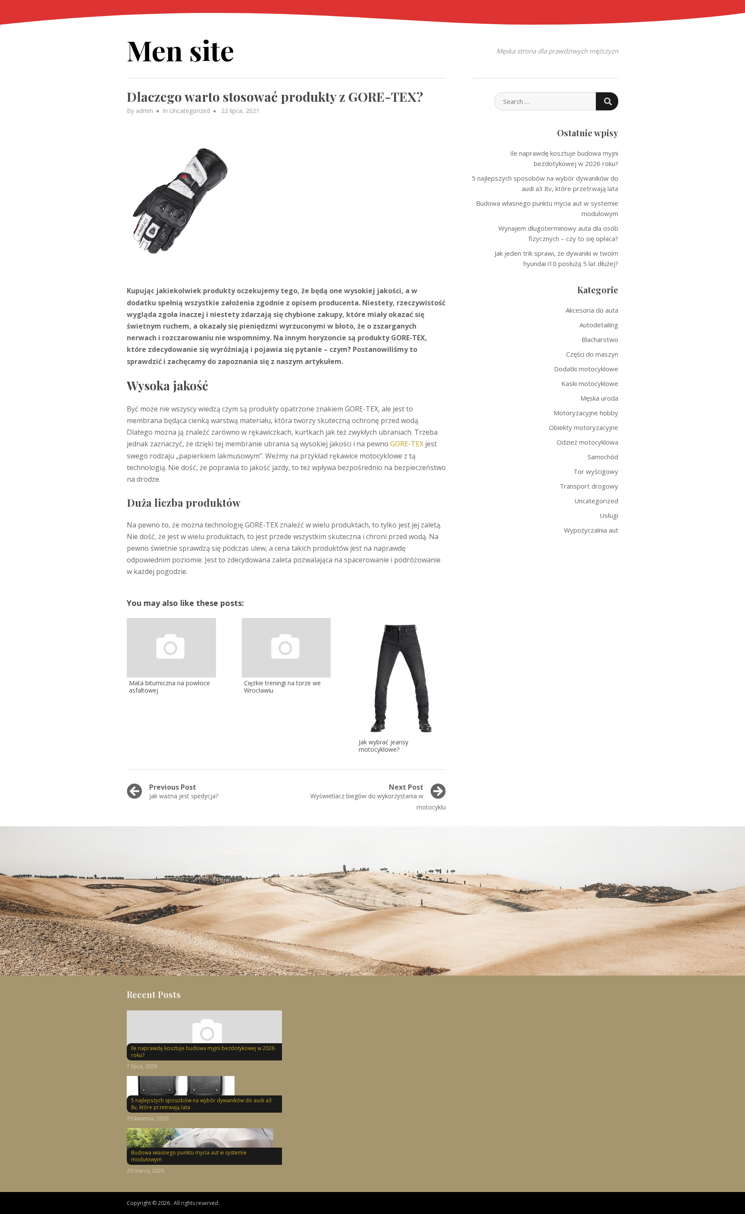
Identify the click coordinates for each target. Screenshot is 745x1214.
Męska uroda (599, 398)
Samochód (603, 456)
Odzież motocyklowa (587, 442)
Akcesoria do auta (592, 310)
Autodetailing (598, 324)
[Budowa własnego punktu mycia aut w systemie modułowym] (204, 1144)
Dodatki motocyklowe (586, 368)
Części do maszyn (592, 354)
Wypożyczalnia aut (591, 530)
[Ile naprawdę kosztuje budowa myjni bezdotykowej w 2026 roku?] (204, 1033)
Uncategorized (189, 111)
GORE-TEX (406, 444)
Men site (180, 49)
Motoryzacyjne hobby (586, 412)
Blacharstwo (600, 339)
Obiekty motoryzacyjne (583, 427)
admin (144, 111)
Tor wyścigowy (595, 471)
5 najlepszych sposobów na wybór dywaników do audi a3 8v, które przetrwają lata (201, 1104)
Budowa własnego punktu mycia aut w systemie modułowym (189, 1156)
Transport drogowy (589, 486)
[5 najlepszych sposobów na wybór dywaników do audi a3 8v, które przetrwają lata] (204, 1092)
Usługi (609, 515)
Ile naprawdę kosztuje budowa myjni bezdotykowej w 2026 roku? (203, 1052)
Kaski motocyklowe (589, 383)
